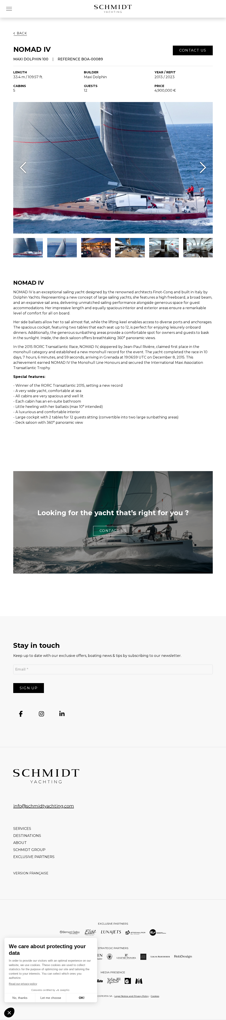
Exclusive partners (34, 857)
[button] (9, 9)
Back (22, 33)
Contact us (113, 531)
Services (22, 829)
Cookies (155, 996)
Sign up (29, 688)
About (20, 843)
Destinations (27, 836)
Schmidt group (29, 850)
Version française (30, 873)
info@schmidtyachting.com (43, 806)
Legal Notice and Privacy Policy (131, 996)
